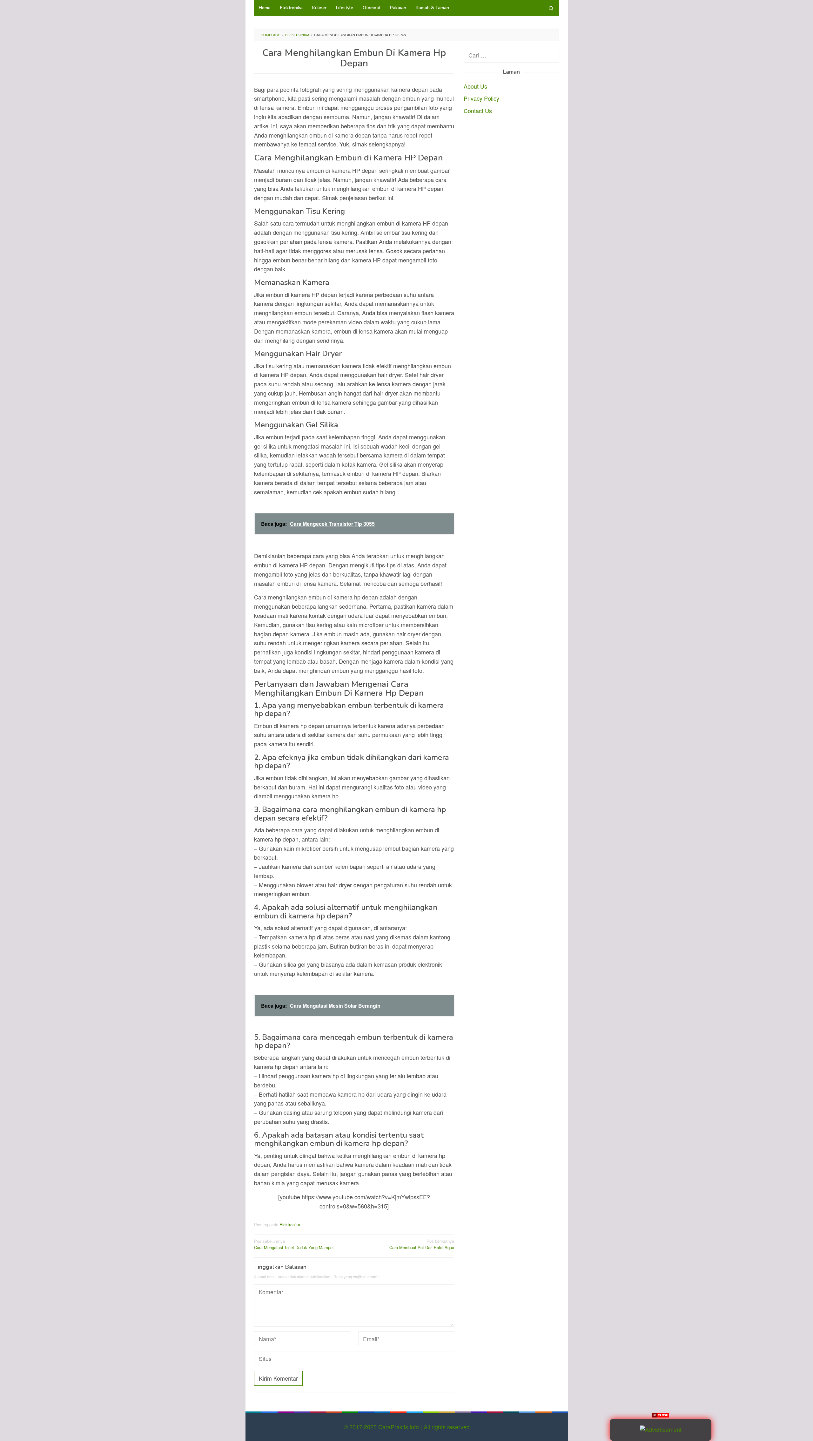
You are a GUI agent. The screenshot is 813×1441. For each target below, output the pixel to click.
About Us (475, 86)
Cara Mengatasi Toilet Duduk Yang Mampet (294, 1244)
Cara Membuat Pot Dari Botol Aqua (421, 1244)
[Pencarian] (551, 8)
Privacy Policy (481, 98)
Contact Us (478, 110)
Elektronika (289, 1224)
